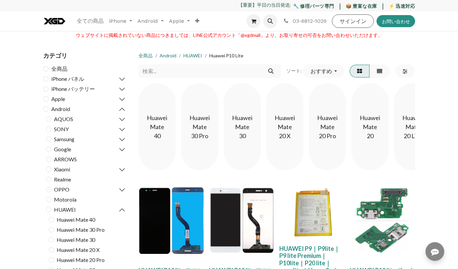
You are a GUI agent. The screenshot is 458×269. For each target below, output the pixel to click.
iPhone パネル (67, 78)
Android (60, 109)
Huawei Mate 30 (76, 239)
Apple (58, 99)
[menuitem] (90, 21)
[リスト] (379, 71)
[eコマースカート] (253, 21)
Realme (62, 179)
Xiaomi (62, 169)
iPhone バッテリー (73, 89)
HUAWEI (65, 209)
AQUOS (63, 119)
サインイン (353, 21)
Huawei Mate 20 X (78, 250)
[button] (270, 21)
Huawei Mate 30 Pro (81, 229)
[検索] (271, 71)
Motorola (65, 199)
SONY (61, 129)
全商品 (59, 68)
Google (62, 149)
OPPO (61, 189)
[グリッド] (359, 71)
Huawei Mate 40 (76, 219)
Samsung (64, 139)
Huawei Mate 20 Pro (81, 260)
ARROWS (65, 159)
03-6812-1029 (309, 21)
